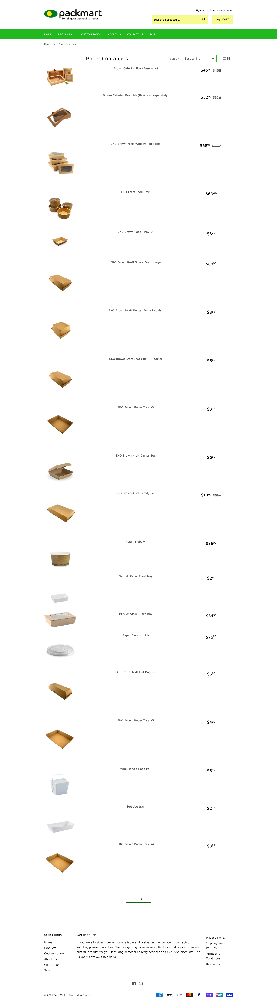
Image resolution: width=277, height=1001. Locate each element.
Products (65, 34)
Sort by (174, 58)
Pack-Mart (59, 994)
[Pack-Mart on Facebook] (134, 984)
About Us (114, 34)
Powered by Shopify (80, 994)
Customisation (91, 34)
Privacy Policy (216, 937)
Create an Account (221, 10)
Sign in (200, 10)
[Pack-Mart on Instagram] (141, 984)
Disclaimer (213, 964)
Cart (225, 19)
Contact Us (135, 34)
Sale (152, 34)
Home (48, 34)
